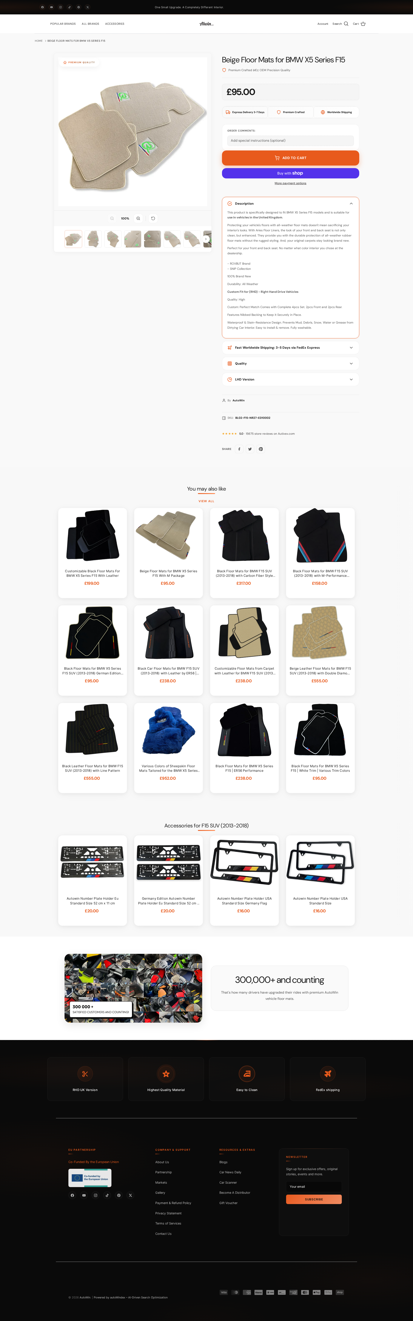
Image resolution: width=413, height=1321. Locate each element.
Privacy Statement (168, 1213)
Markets (161, 1182)
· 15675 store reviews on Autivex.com (267, 434)
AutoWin (85, 1297)
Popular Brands (63, 24)
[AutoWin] (206, 24)
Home (39, 41)
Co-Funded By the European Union (93, 1162)
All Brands (90, 24)
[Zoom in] (138, 218)
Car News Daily (230, 1172)
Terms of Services (168, 1223)
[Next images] (206, 239)
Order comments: (241, 130)
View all (206, 501)
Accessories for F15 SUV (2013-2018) (206, 825)
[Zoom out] (112, 218)
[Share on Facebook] (239, 449)
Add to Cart (294, 158)
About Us (162, 1162)
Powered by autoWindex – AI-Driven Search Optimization (131, 1297)
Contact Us (163, 1233)
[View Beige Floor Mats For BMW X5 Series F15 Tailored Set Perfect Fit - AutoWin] (73, 239)
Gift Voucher (228, 1203)
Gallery (160, 1192)
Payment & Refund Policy (173, 1203)
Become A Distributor (234, 1192)
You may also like (206, 488)
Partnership (163, 1172)
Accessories (114, 24)
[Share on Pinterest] (260, 449)
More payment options (290, 183)
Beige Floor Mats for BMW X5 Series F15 (76, 41)
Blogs (223, 1162)
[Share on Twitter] (250, 449)
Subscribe (314, 1199)
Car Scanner (228, 1182)
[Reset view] (153, 218)
